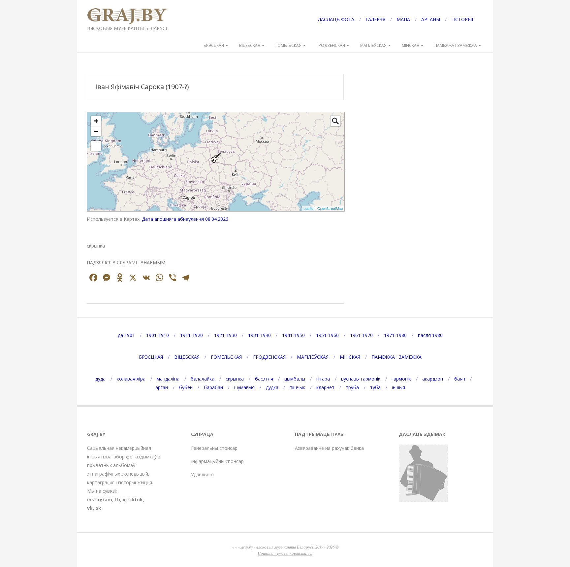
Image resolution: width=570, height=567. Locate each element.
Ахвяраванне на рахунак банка (329, 448)
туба (375, 387)
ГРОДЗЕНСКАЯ (331, 45)
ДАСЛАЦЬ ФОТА (336, 19)
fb (117, 499)
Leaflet (308, 208)
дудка (272, 387)
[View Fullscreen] (96, 146)
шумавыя (244, 387)
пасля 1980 (430, 335)
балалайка (202, 379)
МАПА (403, 19)
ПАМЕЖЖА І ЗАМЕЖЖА (455, 45)
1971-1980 (395, 335)
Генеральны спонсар (214, 448)
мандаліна (168, 379)
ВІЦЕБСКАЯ (249, 45)
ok (98, 508)
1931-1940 (259, 335)
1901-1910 (157, 335)
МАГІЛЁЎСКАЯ (373, 45)
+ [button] (96, 121)
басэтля (264, 379)
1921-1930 (225, 335)
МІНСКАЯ (410, 45)
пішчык (297, 387)
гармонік (401, 379)
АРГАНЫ (430, 19)
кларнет (325, 387)
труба (352, 387)
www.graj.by (242, 547)
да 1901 (126, 335)
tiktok (135, 499)
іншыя (398, 387)
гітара (323, 379)
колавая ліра (131, 379)
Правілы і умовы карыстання (285, 553)
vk (90, 508)
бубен (186, 387)
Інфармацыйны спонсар (217, 461)
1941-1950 (293, 335)
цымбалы (294, 379)
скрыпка (235, 379)
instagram (99, 499)
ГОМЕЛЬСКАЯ (288, 45)
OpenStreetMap (330, 208)
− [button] (96, 131)
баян (459, 379)
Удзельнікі (202, 474)
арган (161, 387)
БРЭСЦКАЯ (214, 45)
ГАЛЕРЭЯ (375, 19)
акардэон (432, 379)
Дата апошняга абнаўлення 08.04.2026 (185, 219)
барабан (213, 387)
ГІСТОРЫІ (462, 19)
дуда (100, 379)
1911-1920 (191, 335)
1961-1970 (361, 335)
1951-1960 (327, 335)
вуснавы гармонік (360, 379)
